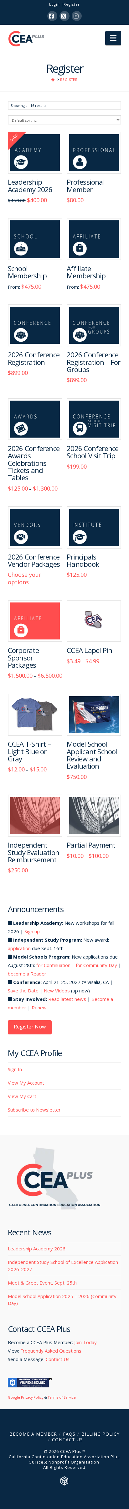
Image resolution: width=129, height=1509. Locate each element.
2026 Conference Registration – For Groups (93, 362)
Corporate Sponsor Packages (23, 657)
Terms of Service (62, 1397)
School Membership (27, 272)
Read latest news (67, 999)
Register (72, 4)
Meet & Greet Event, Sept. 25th (42, 1283)
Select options (35, 162)
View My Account (26, 1083)
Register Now (30, 1026)
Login (54, 4)
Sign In (15, 1069)
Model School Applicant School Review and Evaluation (92, 755)
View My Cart (22, 1096)
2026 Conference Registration (33, 358)
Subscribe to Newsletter (34, 1110)
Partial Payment (91, 845)
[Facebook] (52, 16)
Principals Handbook (83, 560)
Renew (39, 1007)
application (19, 948)
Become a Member (33, 1434)
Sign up (32, 931)
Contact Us (58, 1359)
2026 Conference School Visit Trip (92, 452)
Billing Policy (100, 1434)
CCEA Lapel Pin (89, 650)
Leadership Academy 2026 (30, 185)
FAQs (69, 1434)
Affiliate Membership (86, 272)
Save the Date (23, 990)
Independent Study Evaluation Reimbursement (33, 852)
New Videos (57, 990)
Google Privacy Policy (25, 1397)
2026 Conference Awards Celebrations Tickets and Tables (33, 463)
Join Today (85, 1342)
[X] (64, 16)
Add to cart (94, 162)
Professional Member (86, 185)
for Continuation (53, 965)
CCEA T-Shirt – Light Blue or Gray (29, 751)
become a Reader (27, 973)
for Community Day (96, 965)
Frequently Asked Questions (50, 1351)
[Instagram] (77, 16)
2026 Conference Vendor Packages (34, 560)
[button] (113, 38)
